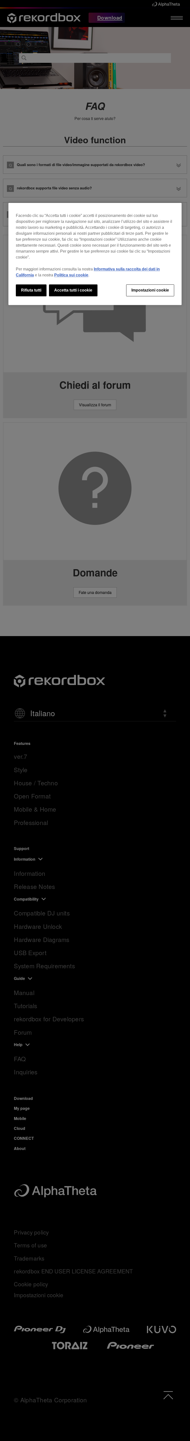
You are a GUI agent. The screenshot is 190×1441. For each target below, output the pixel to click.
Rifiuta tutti (31, 290)
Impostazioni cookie (150, 290)
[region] (95, 254)
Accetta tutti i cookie (73, 290)
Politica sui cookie (71, 275)
